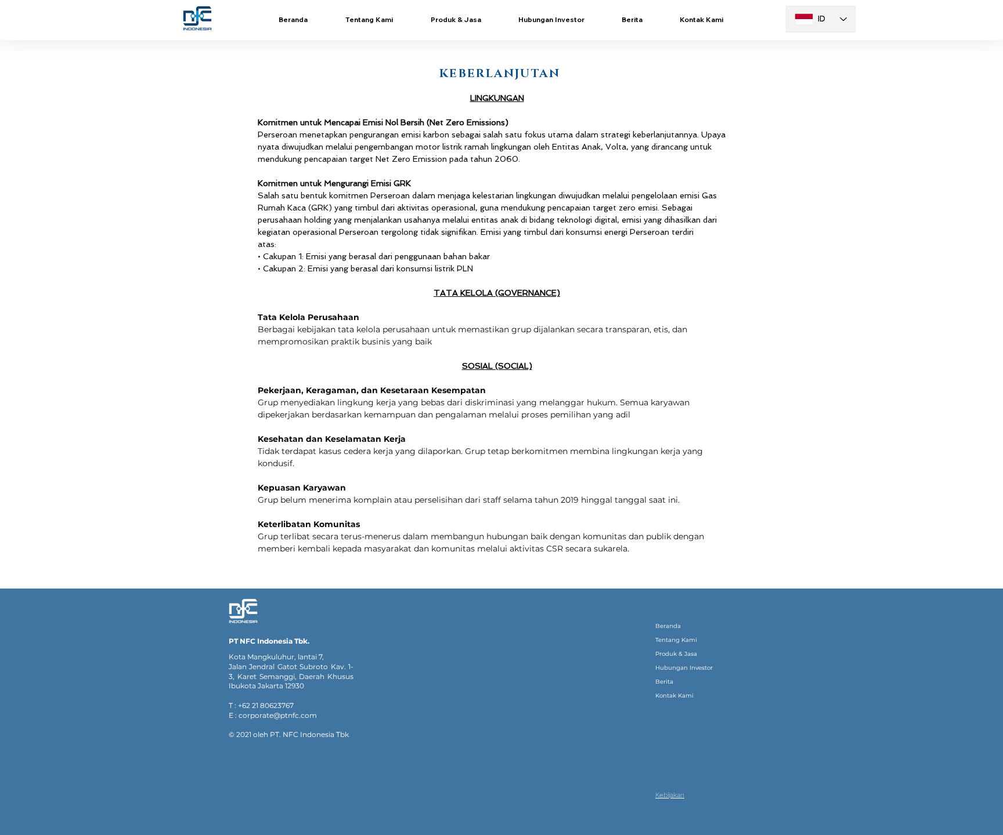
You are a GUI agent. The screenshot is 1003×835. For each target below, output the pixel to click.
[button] (456, 20)
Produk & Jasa (676, 654)
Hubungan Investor (684, 667)
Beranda (668, 626)
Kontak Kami (674, 695)
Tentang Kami (676, 640)
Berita (664, 681)
